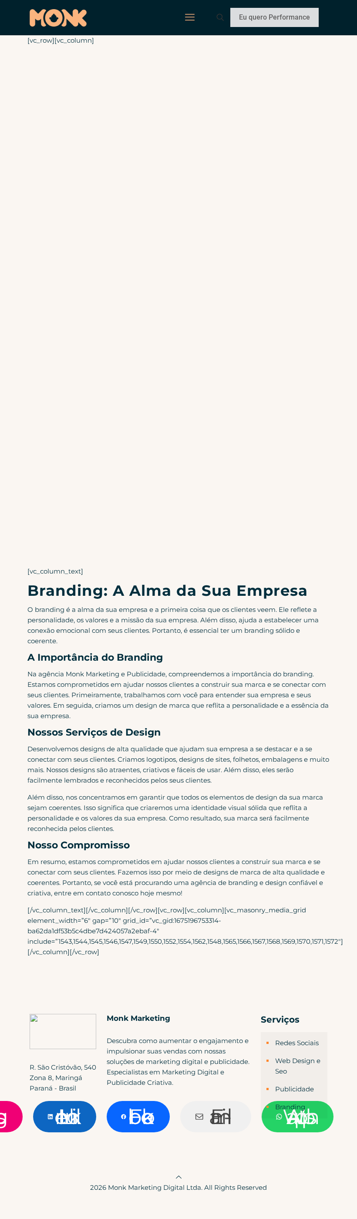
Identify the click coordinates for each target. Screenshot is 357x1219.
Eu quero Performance (274, 17)
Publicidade (294, 1089)
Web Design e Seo (297, 1066)
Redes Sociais (297, 1043)
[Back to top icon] (178, 1177)
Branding (290, 1107)
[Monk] (58, 17)
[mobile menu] (189, 17)
